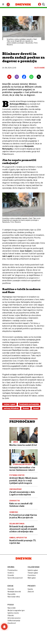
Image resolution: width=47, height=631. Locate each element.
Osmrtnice (32, 575)
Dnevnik (11, 589)
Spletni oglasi (33, 570)
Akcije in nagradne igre (16, 610)
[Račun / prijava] (40, 4)
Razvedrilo (12, 594)
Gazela (30, 589)
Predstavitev (13, 570)
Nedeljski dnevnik (14, 592)
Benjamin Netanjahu (29, 404)
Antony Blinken (11, 408)
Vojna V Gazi (9, 404)
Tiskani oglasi (33, 573)
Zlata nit (31, 592)
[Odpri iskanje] (43, 4)
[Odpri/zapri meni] (5, 4)
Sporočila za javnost (15, 578)
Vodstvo (11, 573)
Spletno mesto (13, 613)
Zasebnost (12, 623)
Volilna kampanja (14, 620)
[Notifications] (4, 626)
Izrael (36, 408)
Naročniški (12, 608)
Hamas (26, 408)
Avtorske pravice (14, 618)
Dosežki (11, 575)
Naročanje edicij (14, 597)
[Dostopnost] (8, 4)
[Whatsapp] (31, 77)
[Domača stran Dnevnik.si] (23, 4)
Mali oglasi (32, 578)
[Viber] (17, 77)
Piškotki (11, 615)
